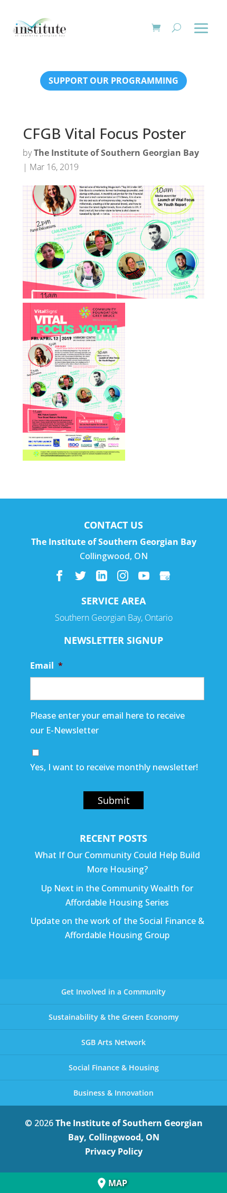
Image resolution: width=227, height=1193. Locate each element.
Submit (113, 800)
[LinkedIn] (101, 575)
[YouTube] (144, 575)
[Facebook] (59, 575)
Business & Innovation (113, 1093)
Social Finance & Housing (114, 1067)
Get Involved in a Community (113, 992)
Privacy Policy (114, 1151)
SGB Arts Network (113, 1042)
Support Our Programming (113, 80)
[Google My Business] (165, 575)
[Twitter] (80, 575)
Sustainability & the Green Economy (114, 1017)
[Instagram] (123, 575)
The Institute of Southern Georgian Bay (116, 152)
